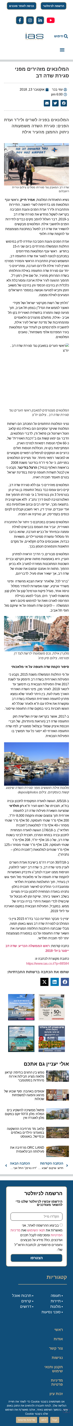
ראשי (58, 1330)
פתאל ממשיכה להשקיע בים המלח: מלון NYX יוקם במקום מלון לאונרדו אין (24, 1114)
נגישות (57, 1358)
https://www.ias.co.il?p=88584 (47, 963)
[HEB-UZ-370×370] (52, 1019)
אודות (58, 1339)
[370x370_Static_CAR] (21, 1051)
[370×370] (52, 1051)
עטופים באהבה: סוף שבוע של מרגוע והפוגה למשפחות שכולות (24, 1095)
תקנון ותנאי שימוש (53, 1369)
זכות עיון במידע (56, 1396)
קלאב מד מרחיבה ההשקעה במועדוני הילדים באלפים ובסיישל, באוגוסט (25, 1132)
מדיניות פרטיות (57, 1382)
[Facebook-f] (20, 20)
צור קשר (56, 1348)
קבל (54, 1420)
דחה (43, 1420)
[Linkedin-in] (40, 20)
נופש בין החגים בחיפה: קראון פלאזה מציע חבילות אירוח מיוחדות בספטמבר (24, 1076)
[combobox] (59, 36)
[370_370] (21, 1019)
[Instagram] (30, 20)
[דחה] (66, 1411)
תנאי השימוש (36, 1230)
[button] (62, 50)
